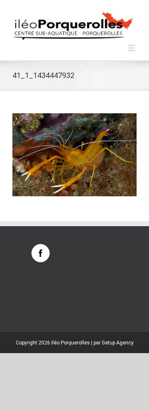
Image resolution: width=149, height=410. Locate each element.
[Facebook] (40, 253)
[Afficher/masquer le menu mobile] (132, 48)
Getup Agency (118, 343)
